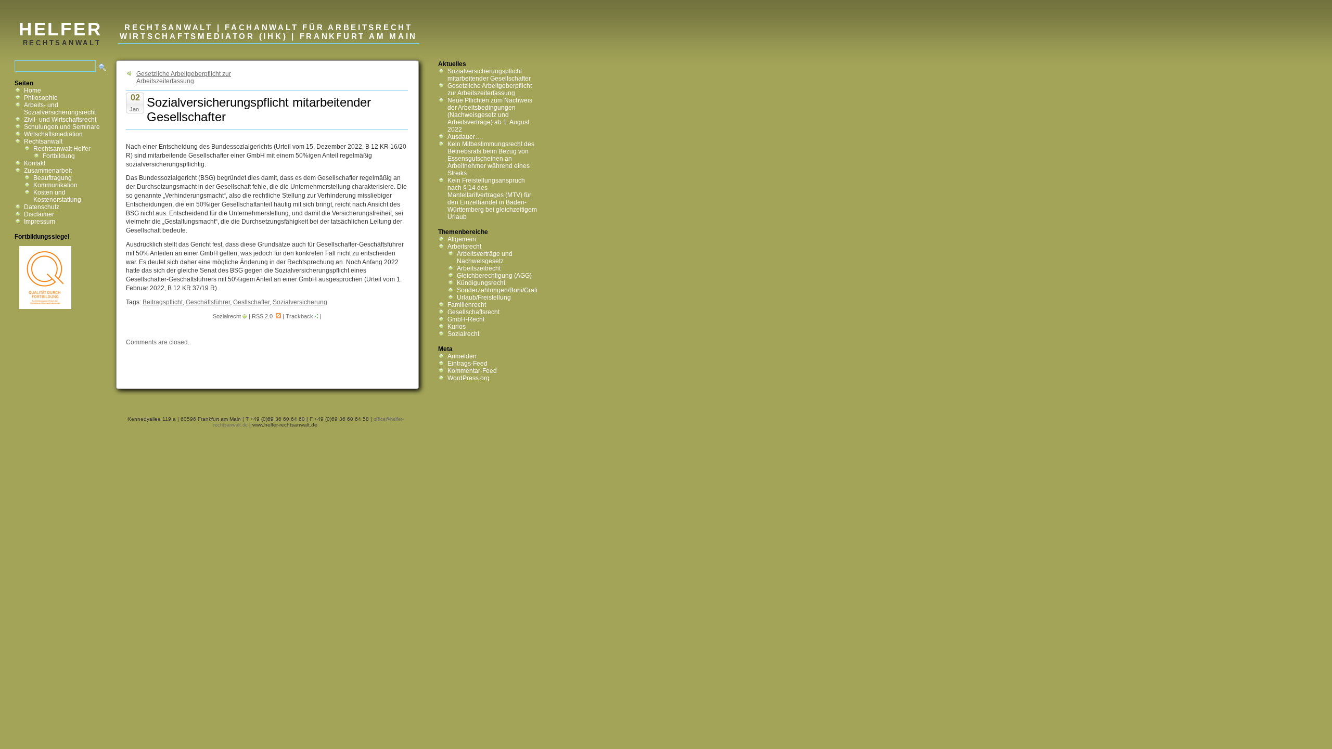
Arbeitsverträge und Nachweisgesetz (485, 257)
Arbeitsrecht (464, 246)
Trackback (299, 316)
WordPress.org (468, 378)
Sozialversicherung (300, 302)
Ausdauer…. (465, 136)
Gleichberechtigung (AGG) (494, 275)
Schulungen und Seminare (62, 127)
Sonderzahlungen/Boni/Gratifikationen (511, 290)
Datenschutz (41, 207)
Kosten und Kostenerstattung (57, 196)
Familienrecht (466, 304)
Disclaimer (39, 214)
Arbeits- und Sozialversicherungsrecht (60, 108)
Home (32, 90)
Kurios (456, 326)
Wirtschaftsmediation (53, 134)
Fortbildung (59, 156)
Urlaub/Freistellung (484, 297)
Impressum (39, 221)
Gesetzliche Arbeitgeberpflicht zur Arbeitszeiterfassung (183, 77)
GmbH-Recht (465, 319)
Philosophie (41, 97)
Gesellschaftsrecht (473, 312)
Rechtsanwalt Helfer (62, 148)
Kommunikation (55, 185)
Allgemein (461, 239)
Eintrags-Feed (467, 363)
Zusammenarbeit (48, 170)
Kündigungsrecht (481, 283)
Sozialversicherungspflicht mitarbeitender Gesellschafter (489, 75)
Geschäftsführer (208, 302)
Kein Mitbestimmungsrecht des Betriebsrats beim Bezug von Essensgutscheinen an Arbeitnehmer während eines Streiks (490, 158)
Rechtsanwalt (43, 141)
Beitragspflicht (163, 302)
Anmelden (462, 356)
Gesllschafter (251, 302)
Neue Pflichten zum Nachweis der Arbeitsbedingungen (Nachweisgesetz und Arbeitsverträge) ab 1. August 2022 (489, 115)
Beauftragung (52, 178)
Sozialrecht (227, 316)
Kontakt (34, 163)
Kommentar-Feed (472, 370)
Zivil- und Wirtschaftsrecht (60, 119)
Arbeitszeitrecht (479, 268)
